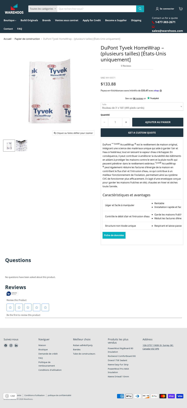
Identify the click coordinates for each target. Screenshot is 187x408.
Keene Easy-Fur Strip (118, 364)
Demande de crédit (48, 353)
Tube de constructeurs (84, 353)
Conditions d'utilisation (50, 369)
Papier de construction (27, 38)
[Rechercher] (140, 8)
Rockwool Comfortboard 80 (122, 356)
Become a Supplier (116, 20)
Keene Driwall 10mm (118, 376)
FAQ (19, 28)
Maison (42, 345)
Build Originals (29, 20)
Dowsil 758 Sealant (117, 360)
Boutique (9, 20)
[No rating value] (111, 66)
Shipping (136, 20)
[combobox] (96, 8)
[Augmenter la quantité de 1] (126, 122)
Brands (46, 20)
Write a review (110, 72)
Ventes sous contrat (66, 20)
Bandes (76, 349)
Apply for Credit (92, 20)
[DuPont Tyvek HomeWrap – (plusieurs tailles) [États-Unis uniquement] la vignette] (9, 145)
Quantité (105, 114)
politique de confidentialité (59, 395)
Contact (8, 28)
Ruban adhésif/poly (83, 345)
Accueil (7, 38)
